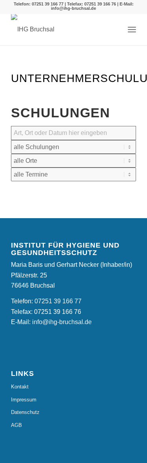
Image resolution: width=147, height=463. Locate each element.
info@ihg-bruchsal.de (73, 8)
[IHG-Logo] (34, 29)
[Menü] (132, 29)
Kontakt (20, 387)
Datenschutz (25, 412)
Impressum (23, 400)
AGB (16, 425)
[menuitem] (132, 29)
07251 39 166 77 (48, 4)
